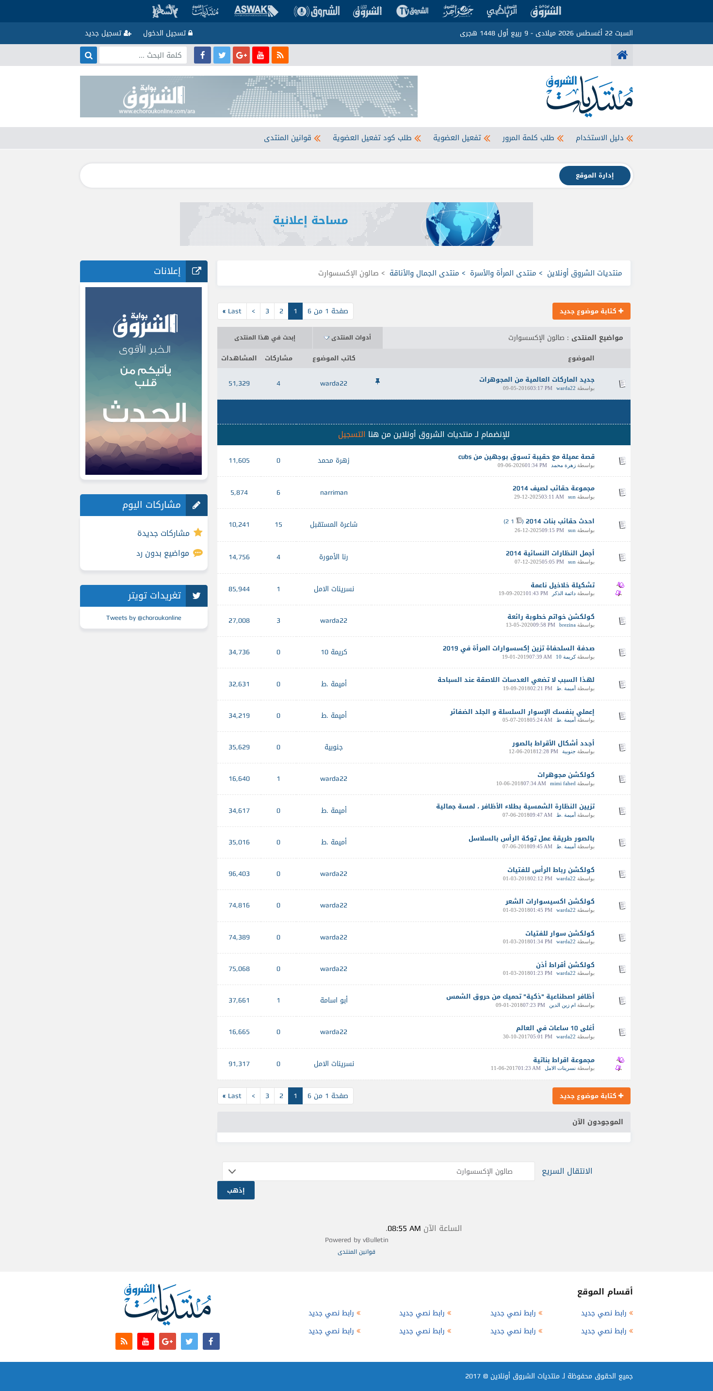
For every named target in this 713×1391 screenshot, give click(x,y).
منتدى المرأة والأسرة (503, 273)
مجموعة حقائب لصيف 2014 (554, 488)
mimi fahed (563, 783)
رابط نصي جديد (604, 1313)
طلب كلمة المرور (528, 138)
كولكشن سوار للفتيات (560, 933)
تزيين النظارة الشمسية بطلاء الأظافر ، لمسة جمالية (515, 806)
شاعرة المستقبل (333, 524)
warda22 (566, 388)
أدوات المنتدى (351, 337)
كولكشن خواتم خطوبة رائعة (551, 617)
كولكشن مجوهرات (566, 775)
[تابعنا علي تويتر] (221, 55)
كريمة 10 (566, 657)
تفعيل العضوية (457, 138)
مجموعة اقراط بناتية (564, 1060)
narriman (334, 492)
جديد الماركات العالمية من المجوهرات (537, 379)
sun (572, 497)
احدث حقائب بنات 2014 (560, 521)
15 (278, 524)
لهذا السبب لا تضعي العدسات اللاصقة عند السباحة (516, 680)
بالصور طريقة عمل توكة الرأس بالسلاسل (532, 838)
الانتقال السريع (567, 1171)
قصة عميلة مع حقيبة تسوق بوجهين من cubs (526, 457)
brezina (567, 625)
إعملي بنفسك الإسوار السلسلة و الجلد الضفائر (522, 712)
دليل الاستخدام (600, 138)
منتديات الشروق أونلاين (584, 273)
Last (232, 311)
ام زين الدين (562, 1005)
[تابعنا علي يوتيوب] (260, 55)
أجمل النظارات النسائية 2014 (550, 553)
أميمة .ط (566, 688)
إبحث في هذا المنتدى (264, 337)
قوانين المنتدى (287, 138)
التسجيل (352, 434)
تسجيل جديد (104, 33)
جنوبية (569, 751)
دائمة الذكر (564, 593)
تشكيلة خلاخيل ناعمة (563, 585)
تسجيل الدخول (165, 33)
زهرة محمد (563, 465)
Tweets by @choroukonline (143, 618)
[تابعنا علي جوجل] (241, 55)
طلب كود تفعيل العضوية (372, 138)
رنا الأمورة (333, 557)
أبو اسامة (334, 1000)
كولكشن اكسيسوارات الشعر (550, 901)
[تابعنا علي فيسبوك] (202, 55)
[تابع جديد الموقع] (280, 55)
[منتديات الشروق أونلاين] (622, 55)
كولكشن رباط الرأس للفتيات (551, 870)
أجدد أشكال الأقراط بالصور (553, 743)
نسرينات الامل (334, 589)
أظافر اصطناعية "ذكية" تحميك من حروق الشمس (520, 996)
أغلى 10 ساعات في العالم (555, 1028)
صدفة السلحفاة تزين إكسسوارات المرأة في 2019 (519, 648)
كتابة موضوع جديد (589, 311)
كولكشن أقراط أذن (565, 965)
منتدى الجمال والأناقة (424, 273)
